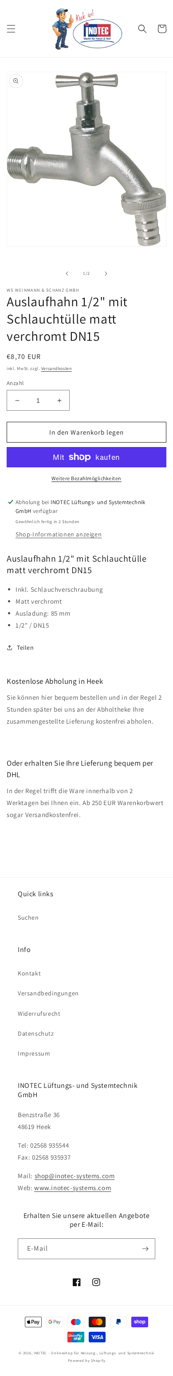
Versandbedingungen (48, 993)
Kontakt (29, 973)
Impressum (34, 1053)
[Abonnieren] (145, 1248)
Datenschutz (36, 1033)
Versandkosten (56, 368)
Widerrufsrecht (39, 1014)
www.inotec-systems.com (72, 1187)
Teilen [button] (25, 647)
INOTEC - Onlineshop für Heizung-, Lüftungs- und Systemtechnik (94, 1352)
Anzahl (15, 383)
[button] (11, 29)
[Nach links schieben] (67, 273)
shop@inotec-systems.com (75, 1176)
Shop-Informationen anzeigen (59, 534)
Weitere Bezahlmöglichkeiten (86, 478)
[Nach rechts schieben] (106, 273)
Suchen (28, 917)
